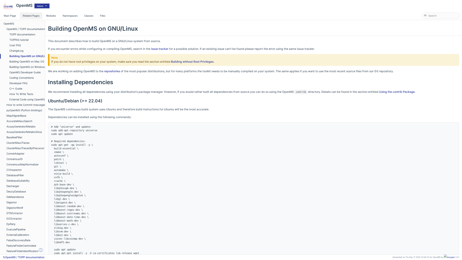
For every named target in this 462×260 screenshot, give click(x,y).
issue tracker (159, 49)
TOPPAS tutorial (19, 39)
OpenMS (9, 23)
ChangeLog (16, 50)
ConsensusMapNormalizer (22, 164)
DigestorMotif (14, 207)
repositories (112, 71)
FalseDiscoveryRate (18, 240)
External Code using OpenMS (27, 99)
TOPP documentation (22, 34)
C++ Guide (15, 88)
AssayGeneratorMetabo (21, 126)
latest (40, 6)
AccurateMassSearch (19, 121)
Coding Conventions (21, 77)
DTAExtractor (14, 213)
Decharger (12, 186)
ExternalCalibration (17, 234)
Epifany (11, 224)
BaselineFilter (14, 137)
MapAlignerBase (16, 115)
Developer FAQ (18, 83)
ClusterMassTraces (18, 142)
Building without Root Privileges (192, 61)
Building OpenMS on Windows (27, 66)
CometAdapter (15, 153)
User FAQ (15, 45)
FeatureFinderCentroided (21, 245)
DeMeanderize (15, 196)
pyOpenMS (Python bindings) (24, 110)
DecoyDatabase (16, 191)
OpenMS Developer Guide (25, 72)
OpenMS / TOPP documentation (25, 29)
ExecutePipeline (15, 229)
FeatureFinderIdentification (22, 251)
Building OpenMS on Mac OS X (27, 61)
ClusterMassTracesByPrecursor (25, 148)
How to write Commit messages (26, 104)
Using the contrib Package (397, 92)
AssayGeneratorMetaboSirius (24, 131)
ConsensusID (14, 159)
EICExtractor (14, 218)
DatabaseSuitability (18, 180)
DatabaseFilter (15, 175)
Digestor (11, 202)
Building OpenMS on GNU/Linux (29, 56)
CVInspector (14, 169)
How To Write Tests (21, 94)
